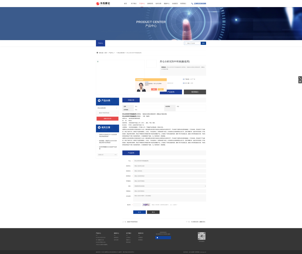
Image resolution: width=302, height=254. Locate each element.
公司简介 (128, 237)
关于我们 (134, 3)
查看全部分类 (107, 118)
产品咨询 (170, 92)
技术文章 (158, 3)
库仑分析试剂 (121, 52)
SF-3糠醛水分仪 (100, 239)
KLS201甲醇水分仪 (100, 242)
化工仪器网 (191, 252)
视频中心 (167, 3)
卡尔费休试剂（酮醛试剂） (198, 221)
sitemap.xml (203, 252)
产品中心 (142, 3)
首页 (125, 3)
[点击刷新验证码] (146, 204)
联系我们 (183, 3)
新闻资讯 (150, 3)
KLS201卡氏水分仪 (100, 237)
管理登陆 (197, 252)
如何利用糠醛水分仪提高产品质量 (108, 147)
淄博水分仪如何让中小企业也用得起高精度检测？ (108, 135)
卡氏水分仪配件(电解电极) (101, 245)
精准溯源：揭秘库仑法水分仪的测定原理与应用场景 (108, 141)
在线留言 (175, 3)
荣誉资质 (128, 242)
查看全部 (100, 154)
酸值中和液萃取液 (132, 221)
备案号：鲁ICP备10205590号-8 (126, 252)
